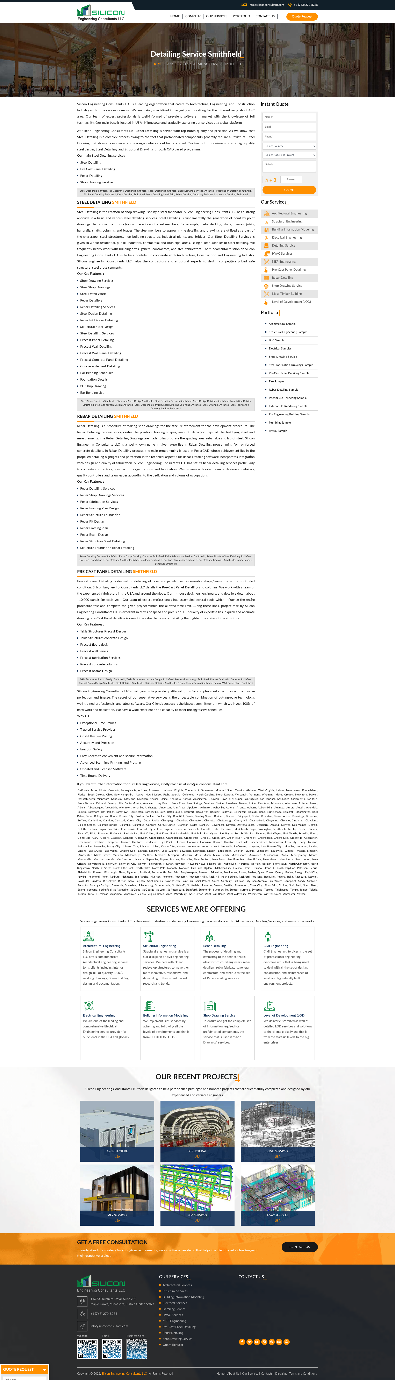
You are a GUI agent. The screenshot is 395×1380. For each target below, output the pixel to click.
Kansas (187, 799)
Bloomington (303, 812)
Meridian (186, 855)
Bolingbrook (101, 816)
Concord (151, 825)
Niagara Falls (214, 864)
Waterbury (180, 894)
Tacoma (268, 890)
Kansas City (168, 846)
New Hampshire (123, 794)
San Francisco (267, 799)
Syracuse (257, 890)
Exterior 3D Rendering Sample (288, 406)
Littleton (238, 851)
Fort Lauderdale (179, 833)
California (83, 790)
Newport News (196, 864)
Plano (121, 872)
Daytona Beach (245, 825)
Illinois (102, 790)
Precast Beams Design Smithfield (96, 683)
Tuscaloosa (101, 894)
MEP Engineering (284, 261)
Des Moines (299, 825)
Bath (162, 812)
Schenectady (162, 885)
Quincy (279, 872)
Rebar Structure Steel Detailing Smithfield (229, 556)
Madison (312, 851)
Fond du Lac (130, 833)
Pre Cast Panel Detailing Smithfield (127, 191)
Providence (230, 872)
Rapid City (311, 872)
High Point (165, 842)
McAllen (147, 855)
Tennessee (207, 790)
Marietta (118, 855)
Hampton (112, 842)
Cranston (183, 825)
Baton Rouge (174, 812)
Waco (169, 894)
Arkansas (154, 790)
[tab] (289, 214)
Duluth (82, 829)
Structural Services (175, 1291)
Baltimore (93, 812)
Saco (131, 881)
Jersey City (113, 846)
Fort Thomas (257, 833)
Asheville (218, 807)
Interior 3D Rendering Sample (288, 398)
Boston (140, 816)
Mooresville (84, 859)
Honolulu (205, 842)
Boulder (150, 816)
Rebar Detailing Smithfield (162, 191)
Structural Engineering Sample (288, 332)
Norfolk (255, 864)
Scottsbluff (178, 885)
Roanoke (168, 877)
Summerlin (205, 890)
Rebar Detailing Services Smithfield (98, 556)
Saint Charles (155, 881)
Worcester (289, 894)
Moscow (98, 859)
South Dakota (96, 794)
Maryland (129, 799)
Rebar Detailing (107, 417)
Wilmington (255, 894)
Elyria (152, 829)
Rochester (181, 877)
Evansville (193, 829)
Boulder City (164, 816)
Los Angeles (251, 799)
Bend (262, 812)
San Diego (283, 799)
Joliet (155, 846)
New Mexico (153, 794)
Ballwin (82, 812)
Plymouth (132, 872)
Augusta (279, 807)
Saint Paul (187, 881)
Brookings (298, 816)
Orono (267, 868)
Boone (113, 816)
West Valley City (236, 894)
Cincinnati (297, 820)
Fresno (243, 803)
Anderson (165, 807)
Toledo (313, 890)
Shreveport (241, 885)
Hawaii (313, 794)
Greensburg (281, 838)
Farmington (264, 829)
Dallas (193, 825)
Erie (159, 829)
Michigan (142, 799)
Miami (207, 855)
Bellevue (227, 812)
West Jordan (195, 894)
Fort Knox (162, 833)
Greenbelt (250, 838)
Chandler (182, 820)
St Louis (161, 890)
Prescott (204, 872)
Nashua (174, 859)
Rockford (244, 877)
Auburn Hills (265, 807)
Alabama (251, 790)
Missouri (220, 790)
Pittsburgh (110, 872)
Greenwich (310, 838)
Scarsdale (130, 885)
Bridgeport (243, 816)
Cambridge (94, 820)
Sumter (234, 890)
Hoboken (192, 842)
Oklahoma (188, 794)
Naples (164, 859)
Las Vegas (111, 851)
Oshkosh (278, 868)
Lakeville (288, 846)
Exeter (216, 829)
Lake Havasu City (271, 846)
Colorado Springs (107, 825)
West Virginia (266, 790)
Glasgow (116, 838)
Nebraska (175, 799)
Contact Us (299, 1247)
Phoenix (97, 872)
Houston (229, 842)
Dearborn (262, 825)
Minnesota (103, 799)
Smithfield (295, 885)
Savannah (117, 885)
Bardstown (122, 812)
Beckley (215, 812)
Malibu (220, 803)
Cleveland (311, 820)
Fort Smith (241, 833)
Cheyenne (272, 820)
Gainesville (84, 838)
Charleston (195, 820)
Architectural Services (177, 1285)
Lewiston (185, 851)
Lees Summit (170, 851)
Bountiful (178, 816)
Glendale (128, 838)
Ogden (208, 868)
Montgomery (299, 855)
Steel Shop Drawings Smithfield (98, 401)
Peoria (313, 868)
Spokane (92, 890)
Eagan (102, 829)
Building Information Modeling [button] (293, 229)
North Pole (158, 868)
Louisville (276, 851)
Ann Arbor (179, 807)
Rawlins (82, 877)
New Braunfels (235, 859)
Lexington (199, 851)
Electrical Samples (280, 348)
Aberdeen (291, 803)
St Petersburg (175, 890)
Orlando (257, 868)
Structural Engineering (287, 221)
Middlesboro (238, 855)
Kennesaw (193, 846)
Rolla (290, 877)
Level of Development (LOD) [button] (291, 301)
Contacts (266, 1373)
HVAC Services (282, 253)
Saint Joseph (172, 881)
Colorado (113, 790)
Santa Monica (133, 803)
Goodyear (141, 838)
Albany (82, 807)
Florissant (115, 833)
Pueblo (252, 872)
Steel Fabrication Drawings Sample (291, 365)
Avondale (311, 807)
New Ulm (111, 864)
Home (157, 64)
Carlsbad (120, 820)
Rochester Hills (198, 877)
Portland (145, 872)
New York (301, 794)
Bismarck (288, 812)
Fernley (292, 829)
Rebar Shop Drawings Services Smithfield (141, 556)
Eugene (168, 829)
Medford (160, 855)
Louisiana (166, 790)
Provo (242, 872)
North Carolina (205, 794)
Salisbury (226, 881)
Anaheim (148, 803)
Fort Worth (289, 833)
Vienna (142, 894)
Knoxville (226, 846)
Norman (266, 864)
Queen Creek (265, 872)
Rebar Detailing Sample (283, 389)
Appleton (192, 807)
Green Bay (218, 838)
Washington (200, 799)
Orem (247, 868)
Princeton (216, 872)
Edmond (142, 829)
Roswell (312, 877)
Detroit (312, 825)
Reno (105, 877)
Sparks (81, 890)
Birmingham (274, 812)
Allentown (125, 807)
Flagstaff (83, 833)
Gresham (99, 842)
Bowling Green (203, 816)
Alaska (139, 794)
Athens (230, 807)
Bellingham (240, 812)
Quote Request (302, 16)
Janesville (99, 846)
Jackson (312, 842)
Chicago (285, 820)
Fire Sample (276, 381)
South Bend (310, 885)
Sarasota (82, 885)
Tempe (304, 890)
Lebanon (154, 851)
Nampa (139, 859)
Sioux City (256, 885)
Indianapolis (276, 842)
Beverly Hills (115, 803)
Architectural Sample (282, 324)
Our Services (250, 1373)
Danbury (204, 825)
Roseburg (300, 877)
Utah (166, 794)
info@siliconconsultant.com (266, 4)
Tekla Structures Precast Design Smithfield (102, 679)
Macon (301, 851)
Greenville (296, 838)
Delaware (214, 799)
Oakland (101, 803)
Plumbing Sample (280, 422)
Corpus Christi (166, 825)
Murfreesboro (125, 859)
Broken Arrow (282, 816)
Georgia (175, 794)
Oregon (288, 794)
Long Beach (162, 803)
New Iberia (286, 859)
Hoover (217, 842)
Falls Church (241, 829)
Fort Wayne (274, 833)
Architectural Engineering (289, 213)
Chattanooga (224, 820)
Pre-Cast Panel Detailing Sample (289, 373)
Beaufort (189, 812)
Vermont (254, 794)
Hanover (125, 842)
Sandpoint (290, 881)
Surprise (245, 890)
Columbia (125, 825)
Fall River (226, 829)
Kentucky (116, 799)
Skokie (283, 885)
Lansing (82, 851)
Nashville (186, 859)
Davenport (217, 825)
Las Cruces (95, 851)
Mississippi (235, 799)
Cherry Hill (240, 820)
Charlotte (209, 820)
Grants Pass (191, 838)
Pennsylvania (128, 790)
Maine (164, 799)
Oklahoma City (222, 868)
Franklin (303, 833)
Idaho (278, 794)
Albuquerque (95, 807)
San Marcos (275, 881)
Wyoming (267, 794)
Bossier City (126, 816)
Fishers (313, 829)
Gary (95, 838)
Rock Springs (229, 877)
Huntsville (242, 842)
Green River (234, 838)
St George (148, 890)
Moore (313, 855)
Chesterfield (257, 820)
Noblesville (230, 864)
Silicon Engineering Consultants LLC (124, 1373)
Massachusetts (86, 799)
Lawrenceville (128, 851)
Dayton (230, 825)
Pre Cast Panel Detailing (117, 572)
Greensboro (265, 838)
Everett (205, 829)
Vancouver (129, 894)
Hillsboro (179, 842)
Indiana (280, 790)
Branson (230, 816)
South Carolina (235, 790)
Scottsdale (193, 885)
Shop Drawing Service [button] (287, 285)
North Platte (143, 868)
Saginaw (140, 881)
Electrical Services (175, 1303)
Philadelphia (84, 872)
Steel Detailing (106, 202)
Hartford (137, 842)
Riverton (155, 877)
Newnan (168, 864)
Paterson (302, 868)
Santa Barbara (86, 803)
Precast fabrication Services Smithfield (231, 679)
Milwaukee (255, 855)
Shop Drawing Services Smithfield (196, 191)
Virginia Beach (156, 894)
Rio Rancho (141, 877)
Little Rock (224, 851)
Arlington (205, 807)
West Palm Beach (215, 894)
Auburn (251, 807)
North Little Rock (123, 868)
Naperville (152, 859)
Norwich (184, 868)
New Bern (218, 859)
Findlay (303, 829)
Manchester (85, 855)
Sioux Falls (271, 885)
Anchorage (151, 807)
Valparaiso (116, 894)
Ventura (209, 803)
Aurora (290, 807)
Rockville (269, 877)
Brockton (266, 816)
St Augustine (120, 890)
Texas (94, 790)
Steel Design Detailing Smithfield (211, 401)
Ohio (109, 794)
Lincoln (211, 851)
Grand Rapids (174, 838)
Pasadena (231, 803)
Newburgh (155, 864)
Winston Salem (272, 894)
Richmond (127, 877)
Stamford (191, 890)
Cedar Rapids (151, 820)
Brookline (311, 816)
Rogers (281, 877)
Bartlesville (151, 812)
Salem (215, 881)
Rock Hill (214, 877)
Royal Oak (83, 881)
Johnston (145, 846)
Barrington (136, 812)
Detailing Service (283, 245)
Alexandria (111, 807)
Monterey (277, 803)
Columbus (138, 825)
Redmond (94, 877)
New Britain (254, 859)
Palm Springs (194, 803)
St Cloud (135, 890)
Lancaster (301, 846)
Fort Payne (226, 833)
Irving (302, 842)
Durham (92, 829)
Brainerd (219, 816)
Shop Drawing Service (283, 356)
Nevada (154, 799)
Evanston (180, 829)
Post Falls (172, 872)
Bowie (189, 816)
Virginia (178, 790)
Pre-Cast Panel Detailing (289, 269)
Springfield (105, 890)
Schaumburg (145, 885)
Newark (142, 864)
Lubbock (289, 851)
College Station (86, 825)
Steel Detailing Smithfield (93, 191)
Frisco (313, 833)
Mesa (197, 855)
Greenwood (84, 842)
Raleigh (299, 872)
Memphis (173, 855)
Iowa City (291, 842)
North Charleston (299, 864)
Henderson (150, 842)
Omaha (237, 868)
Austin (300, 807)
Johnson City (130, 846)
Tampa (294, 890)
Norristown (280, 864)
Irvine (252, 803)
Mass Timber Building (287, 293)
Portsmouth (159, 872)
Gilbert (104, 838)
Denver (285, 825)
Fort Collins (147, 833)
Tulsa (91, 894)
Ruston (122, 881)
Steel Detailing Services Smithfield (173, 401)
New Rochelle (96, 864)
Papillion (290, 868)
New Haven (270, 859)
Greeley (205, 838)
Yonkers (302, 894)
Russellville (109, 881)
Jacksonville (85, 846)
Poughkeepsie (188, 872)
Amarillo (138, 807)
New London (302, 859)
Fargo (253, 829)
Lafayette (253, 846)
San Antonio (259, 881)
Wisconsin (241, 794)
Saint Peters (202, 881)
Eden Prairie (128, 829)
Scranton (206, 885)
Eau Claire (113, 829)
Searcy (218, 885)
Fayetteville (279, 829)
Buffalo (82, 820)
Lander (313, 846)
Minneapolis (271, 855)
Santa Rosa (178, 803)
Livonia (250, 851)
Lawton (142, 851)
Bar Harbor (107, 812)
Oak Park (196, 868)
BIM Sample (276, 340)
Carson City (134, 820)
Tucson (82, 894)
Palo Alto (263, 803)
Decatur (274, 825)
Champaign (167, 820)
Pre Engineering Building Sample (289, 414)
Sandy (301, 881)
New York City (127, 864)
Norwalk (172, 868)
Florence (103, 833)
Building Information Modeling (183, 1297)
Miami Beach (221, 855)
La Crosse (240, 846)
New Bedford (202, 859)
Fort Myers (210, 833)
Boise (89, 816)
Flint (92, 833)
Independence (259, 842)
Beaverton (202, 812)
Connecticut (192, 790)
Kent (216, 846)
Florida (81, 794)
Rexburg (115, 877)
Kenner (181, 846)
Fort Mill (196, 833)
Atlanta (241, 807)
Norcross (243, 864)
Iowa (224, 799)
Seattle (228, 885)
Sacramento (298, 799)
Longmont (262, 851)
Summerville (220, 890)
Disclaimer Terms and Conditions (296, 1373)
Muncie (110, 859)
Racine (289, 872)
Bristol (255, 816)
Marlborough (132, 855)
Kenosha (206, 846)
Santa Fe (312, 881)
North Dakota (224, 794)
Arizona (142, 790)
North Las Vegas (101, 868)
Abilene (303, 803)
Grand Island (156, 838)
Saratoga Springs (99, 885)
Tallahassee (281, 890)
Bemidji (252, 812)
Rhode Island (309, 790)
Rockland (257, 877)
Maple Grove (102, 855)
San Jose (312, 799)
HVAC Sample (278, 431)
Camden (108, 820)
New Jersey (293, 790)
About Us (233, 1373)
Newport (180, 864)
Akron (313, 803)
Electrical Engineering (287, 237)
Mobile (285, 855)
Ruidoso (96, 881)
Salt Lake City (242, 881)
